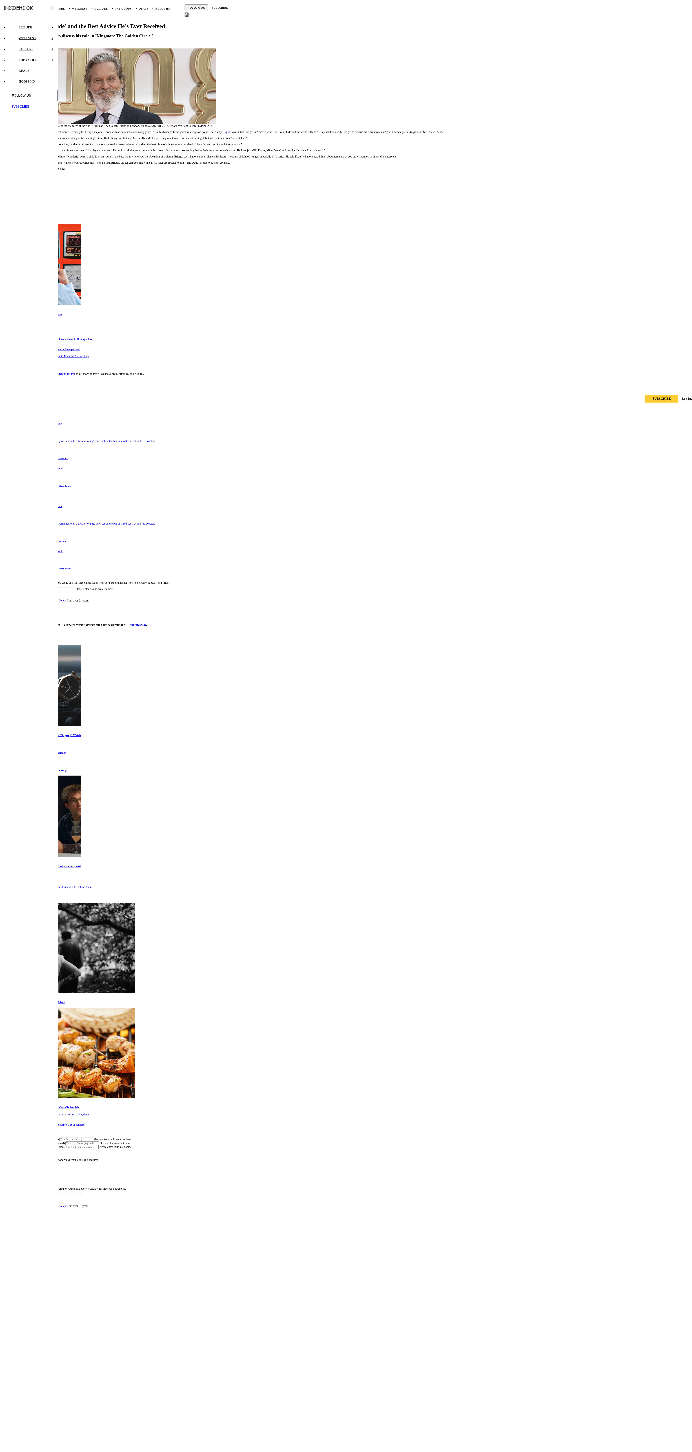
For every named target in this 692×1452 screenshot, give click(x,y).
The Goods (123, 8)
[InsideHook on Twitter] (689, 388)
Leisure (59, 8)
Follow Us (196, 7)
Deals (143, 8)
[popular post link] (77, 441)
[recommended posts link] (67, 992)
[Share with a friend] (672, 388)
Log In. (687, 398)
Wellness (79, 8)
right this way (138, 624)
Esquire (227, 132)
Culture (101, 8)
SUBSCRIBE (662, 398)
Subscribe (220, 7)
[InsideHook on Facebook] (680, 388)
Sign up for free (66, 373)
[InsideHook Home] (18, 8)
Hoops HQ (162, 8)
